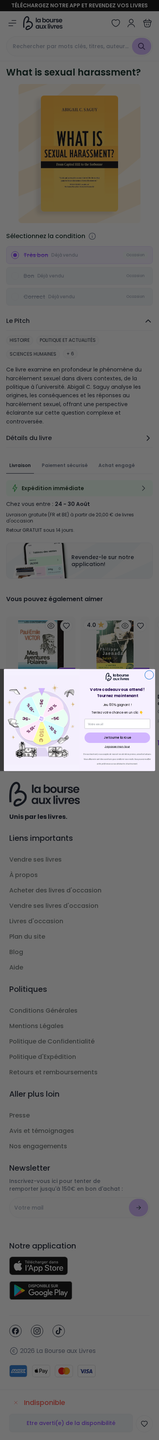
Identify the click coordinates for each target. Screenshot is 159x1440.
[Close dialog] (149, 674)
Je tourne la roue (117, 737)
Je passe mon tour (117, 746)
